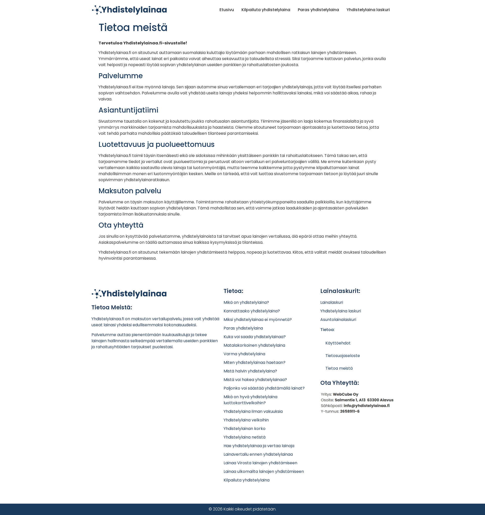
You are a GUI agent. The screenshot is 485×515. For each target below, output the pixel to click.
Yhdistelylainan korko (244, 428)
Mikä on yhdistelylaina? (246, 302)
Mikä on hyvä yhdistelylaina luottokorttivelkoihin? (250, 400)
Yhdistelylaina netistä (244, 437)
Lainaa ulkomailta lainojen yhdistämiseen (264, 471)
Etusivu (227, 10)
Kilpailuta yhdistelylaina (265, 10)
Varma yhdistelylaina (244, 354)
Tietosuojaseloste (342, 356)
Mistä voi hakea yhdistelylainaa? (255, 380)
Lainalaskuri (331, 302)
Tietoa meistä (339, 368)
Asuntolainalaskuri (338, 319)
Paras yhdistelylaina (318, 10)
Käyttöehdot (338, 343)
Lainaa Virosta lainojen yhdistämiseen (260, 463)
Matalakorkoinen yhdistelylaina (254, 345)
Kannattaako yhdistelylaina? (252, 311)
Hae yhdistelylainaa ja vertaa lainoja (259, 446)
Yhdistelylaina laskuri (368, 10)
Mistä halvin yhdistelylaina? (250, 371)
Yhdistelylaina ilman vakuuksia (253, 411)
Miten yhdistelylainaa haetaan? (254, 362)
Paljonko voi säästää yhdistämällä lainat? (264, 388)
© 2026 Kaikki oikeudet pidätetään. (242, 509)
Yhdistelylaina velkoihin (246, 420)
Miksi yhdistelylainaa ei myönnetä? (258, 319)
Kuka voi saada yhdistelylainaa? (255, 337)
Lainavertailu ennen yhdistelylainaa (258, 454)
